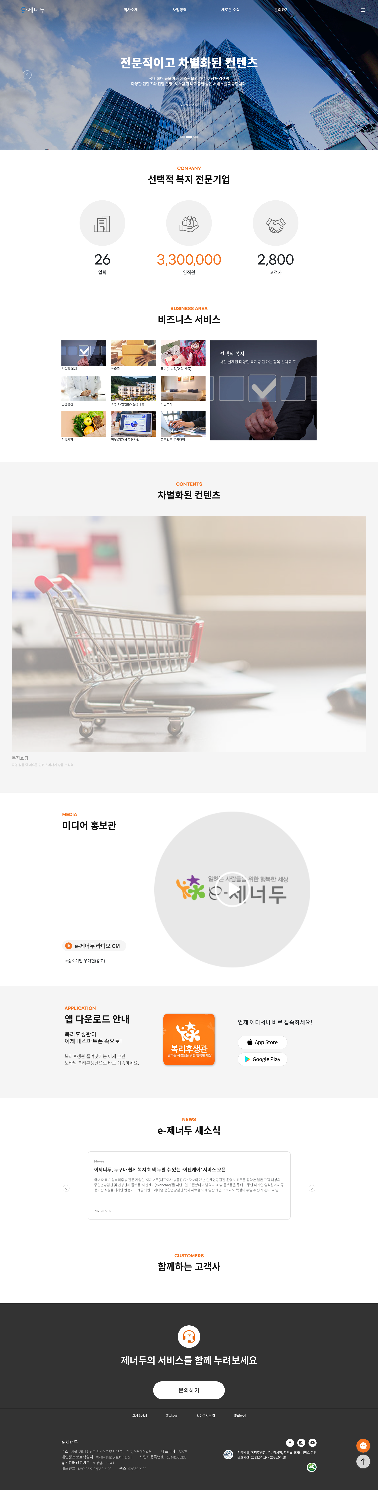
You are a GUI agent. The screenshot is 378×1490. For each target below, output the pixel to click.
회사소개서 (139, 1415)
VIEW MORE (189, 105)
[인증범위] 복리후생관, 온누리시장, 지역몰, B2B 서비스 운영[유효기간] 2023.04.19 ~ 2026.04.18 (276, 1454)
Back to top (363, 1461)
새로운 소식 (230, 9)
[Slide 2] (189, 137)
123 (363, 1446)
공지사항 (172, 1415)
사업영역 (179, 9)
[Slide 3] (195, 137)
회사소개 (131, 9)
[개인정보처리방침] (119, 1457)
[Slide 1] (182, 137)
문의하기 (281, 9)
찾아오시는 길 (206, 1415)
